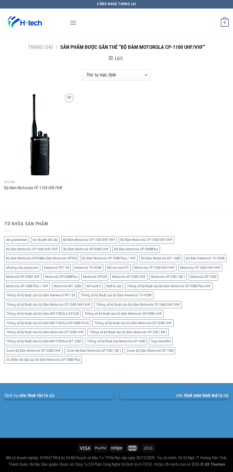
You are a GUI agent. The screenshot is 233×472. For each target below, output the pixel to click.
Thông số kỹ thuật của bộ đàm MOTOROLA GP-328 (42, 313)
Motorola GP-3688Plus (61, 277)
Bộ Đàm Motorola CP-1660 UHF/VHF (32, 249)
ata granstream (16, 240)
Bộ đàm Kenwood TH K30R (205, 258)
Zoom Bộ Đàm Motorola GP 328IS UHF (33, 350)
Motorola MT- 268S (67, 286)
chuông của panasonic (22, 267)
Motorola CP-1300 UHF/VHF (154, 267)
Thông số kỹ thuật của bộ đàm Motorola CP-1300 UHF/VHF (48, 304)
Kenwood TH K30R (88, 267)
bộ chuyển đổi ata (45, 240)
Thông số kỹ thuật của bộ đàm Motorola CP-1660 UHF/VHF (138, 304)
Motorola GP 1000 (203, 277)
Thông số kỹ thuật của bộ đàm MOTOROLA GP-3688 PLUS (47, 323)
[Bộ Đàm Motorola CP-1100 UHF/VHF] (39, 134)
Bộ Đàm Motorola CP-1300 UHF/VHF (146, 240)
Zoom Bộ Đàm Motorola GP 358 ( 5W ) (93, 350)
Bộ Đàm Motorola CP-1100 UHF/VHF (33, 188)
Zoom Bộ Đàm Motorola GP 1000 (150, 350)
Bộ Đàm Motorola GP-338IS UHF (86, 249)
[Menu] (73, 23)
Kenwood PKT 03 (56, 267)
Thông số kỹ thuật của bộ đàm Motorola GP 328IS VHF (45, 332)
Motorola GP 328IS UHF (129, 277)
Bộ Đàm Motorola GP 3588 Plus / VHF (109, 258)
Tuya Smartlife (161, 341)
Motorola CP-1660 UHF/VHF (200, 267)
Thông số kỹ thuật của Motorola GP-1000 (116, 341)
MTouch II (94, 286)
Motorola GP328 (95, 277)
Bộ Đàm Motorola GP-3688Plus (136, 249)
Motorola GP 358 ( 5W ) (168, 277)
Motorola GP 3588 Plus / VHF (27, 286)
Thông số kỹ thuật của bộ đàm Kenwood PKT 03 (40, 295)
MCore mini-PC (118, 267)
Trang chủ (40, 47)
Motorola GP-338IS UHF (23, 277)
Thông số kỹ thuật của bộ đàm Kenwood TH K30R (116, 295)
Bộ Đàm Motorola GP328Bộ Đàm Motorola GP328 (41, 258)
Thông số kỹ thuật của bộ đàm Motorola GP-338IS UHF (123, 313)
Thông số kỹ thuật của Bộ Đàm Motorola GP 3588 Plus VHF (169, 286)
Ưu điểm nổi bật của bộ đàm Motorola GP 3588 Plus (43, 359)
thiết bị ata (114, 286)
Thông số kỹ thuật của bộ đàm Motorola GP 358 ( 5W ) (128, 332)
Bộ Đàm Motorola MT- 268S (160, 258)
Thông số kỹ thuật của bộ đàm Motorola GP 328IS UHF (133, 323)
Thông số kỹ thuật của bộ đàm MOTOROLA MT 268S (43, 341)
